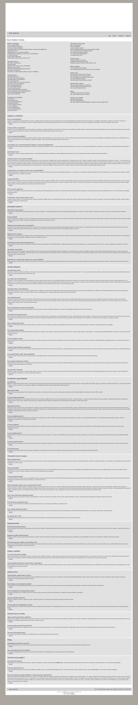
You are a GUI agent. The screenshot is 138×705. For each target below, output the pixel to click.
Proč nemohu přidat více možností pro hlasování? (18, 82)
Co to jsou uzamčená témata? (14, 108)
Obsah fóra (16, 33)
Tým (96, 689)
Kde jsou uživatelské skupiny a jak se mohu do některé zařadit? (84, 49)
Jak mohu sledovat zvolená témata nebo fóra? (80, 86)
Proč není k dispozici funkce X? (77, 100)
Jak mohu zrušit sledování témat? (78, 87)
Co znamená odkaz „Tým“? (76, 55)
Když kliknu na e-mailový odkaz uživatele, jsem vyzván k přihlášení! (22, 71)
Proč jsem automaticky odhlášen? (15, 48)
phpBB (64, 691)
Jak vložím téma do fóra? (13, 76)
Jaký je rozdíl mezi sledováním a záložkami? (80, 85)
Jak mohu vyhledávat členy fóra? (77, 78)
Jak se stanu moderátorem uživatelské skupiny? (81, 50)
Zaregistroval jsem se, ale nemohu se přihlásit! (18, 52)
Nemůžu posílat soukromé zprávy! (78, 60)
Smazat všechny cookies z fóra (105, 689)
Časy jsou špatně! (11, 64)
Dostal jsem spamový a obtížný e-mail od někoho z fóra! (83, 62)
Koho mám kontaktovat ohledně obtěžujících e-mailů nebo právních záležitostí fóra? (89, 102)
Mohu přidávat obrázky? (12, 103)
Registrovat (121, 35)
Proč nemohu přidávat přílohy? (14, 86)
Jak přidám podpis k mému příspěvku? (16, 79)
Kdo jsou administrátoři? (75, 45)
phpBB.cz (73, 694)
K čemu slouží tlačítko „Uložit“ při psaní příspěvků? (19, 91)
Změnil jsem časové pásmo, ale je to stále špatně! (18, 65)
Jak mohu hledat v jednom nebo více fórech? (80, 74)
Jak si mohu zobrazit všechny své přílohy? (80, 94)
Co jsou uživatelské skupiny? (77, 48)
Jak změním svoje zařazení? (14, 70)
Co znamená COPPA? (12, 55)
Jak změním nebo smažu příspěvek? (15, 78)
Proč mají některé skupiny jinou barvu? (79, 52)
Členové (114, 35)
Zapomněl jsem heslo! (12, 50)
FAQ (110, 35)
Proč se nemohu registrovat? (14, 56)
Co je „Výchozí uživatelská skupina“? (78, 53)
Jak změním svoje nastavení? (14, 62)
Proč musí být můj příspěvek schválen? (16, 92)
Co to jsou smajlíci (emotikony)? (14, 101)
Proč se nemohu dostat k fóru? (14, 85)
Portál (10, 33)
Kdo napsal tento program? (76, 99)
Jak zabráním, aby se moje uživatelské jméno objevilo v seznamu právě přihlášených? (27, 49)
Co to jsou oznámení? (12, 106)
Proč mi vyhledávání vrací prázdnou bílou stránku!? (82, 77)
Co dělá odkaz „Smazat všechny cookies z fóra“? (18, 58)
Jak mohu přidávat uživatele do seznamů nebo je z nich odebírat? (85, 69)
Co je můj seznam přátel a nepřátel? (78, 67)
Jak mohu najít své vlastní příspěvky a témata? (81, 80)
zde (119, 662)
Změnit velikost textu (129, 33)
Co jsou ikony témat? (12, 110)
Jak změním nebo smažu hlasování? (15, 83)
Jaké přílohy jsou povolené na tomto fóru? (79, 92)
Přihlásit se (128, 35)
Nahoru (11, 124)
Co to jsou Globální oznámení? (14, 104)
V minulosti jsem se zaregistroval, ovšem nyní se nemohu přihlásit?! (22, 53)
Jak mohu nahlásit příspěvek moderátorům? (17, 89)
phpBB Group (59, 662)
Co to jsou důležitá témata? (13, 107)
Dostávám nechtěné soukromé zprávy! (79, 61)
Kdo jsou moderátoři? (75, 46)
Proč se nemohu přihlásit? (13, 45)
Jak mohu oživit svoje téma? (13, 93)
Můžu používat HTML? (12, 100)
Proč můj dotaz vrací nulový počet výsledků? (80, 75)
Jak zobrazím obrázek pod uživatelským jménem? (18, 68)
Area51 (97, 669)
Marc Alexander (70, 692)
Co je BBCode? (10, 98)
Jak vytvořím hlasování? (13, 80)
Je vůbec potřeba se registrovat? (15, 46)
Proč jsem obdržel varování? (14, 88)
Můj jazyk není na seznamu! (13, 67)
